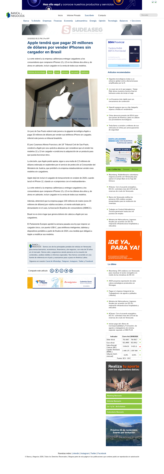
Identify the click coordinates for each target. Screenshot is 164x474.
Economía (68, 21)
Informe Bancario (114, 401)
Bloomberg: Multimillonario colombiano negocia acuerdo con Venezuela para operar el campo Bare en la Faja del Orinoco (123, 178)
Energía (93, 21)
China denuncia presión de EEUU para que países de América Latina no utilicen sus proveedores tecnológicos (124, 118)
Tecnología (112, 21)
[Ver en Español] (156, 2)
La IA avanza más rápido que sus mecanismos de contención (121, 100)
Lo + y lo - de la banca (116, 406)
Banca (26, 21)
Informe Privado (73, 15)
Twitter (81, 261)
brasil (57, 72)
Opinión (102, 21)
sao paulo (75, 72)
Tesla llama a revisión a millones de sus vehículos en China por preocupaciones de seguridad (124, 128)
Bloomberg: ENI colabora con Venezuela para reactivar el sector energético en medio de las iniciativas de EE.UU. (124, 273)
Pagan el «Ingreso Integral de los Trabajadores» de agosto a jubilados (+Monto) (123, 293)
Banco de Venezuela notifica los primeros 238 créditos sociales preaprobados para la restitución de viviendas (122, 200)
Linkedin (76, 453)
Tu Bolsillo (35, 21)
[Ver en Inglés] (153, 2)
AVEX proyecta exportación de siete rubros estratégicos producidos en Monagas (122, 283)
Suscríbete (89, 15)
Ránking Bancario (114, 396)
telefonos (84, 72)
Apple (50, 72)
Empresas (47, 21)
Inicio (60, 15)
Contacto (102, 15)
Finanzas (58, 21)
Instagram (74, 261)
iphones (65, 72)
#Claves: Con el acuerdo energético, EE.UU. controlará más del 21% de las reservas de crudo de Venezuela (123, 189)
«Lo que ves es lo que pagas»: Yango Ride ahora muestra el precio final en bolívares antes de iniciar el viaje (123, 91)
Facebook (89, 261)
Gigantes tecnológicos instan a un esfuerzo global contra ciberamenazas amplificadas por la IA (123, 81)
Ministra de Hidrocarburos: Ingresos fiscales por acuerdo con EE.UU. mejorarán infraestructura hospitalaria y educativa (124, 223)
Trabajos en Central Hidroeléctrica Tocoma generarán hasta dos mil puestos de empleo (122, 211)
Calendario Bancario (115, 412)
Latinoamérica (81, 21)
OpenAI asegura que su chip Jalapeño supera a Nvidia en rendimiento (123, 108)
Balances (124, 21)
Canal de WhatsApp (53, 261)
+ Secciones (135, 21)
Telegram (65, 261)
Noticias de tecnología (36, 72)
